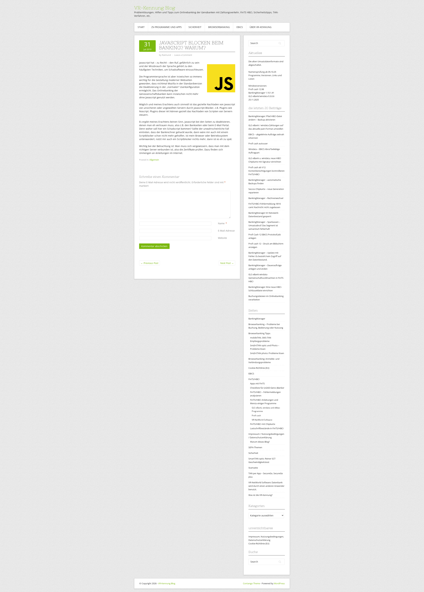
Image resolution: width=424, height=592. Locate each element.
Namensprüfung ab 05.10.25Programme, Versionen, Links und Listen (265, 75)
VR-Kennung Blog (154, 7)
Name (221, 223)
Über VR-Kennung (260, 27)
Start (141, 27)
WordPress (279, 583)
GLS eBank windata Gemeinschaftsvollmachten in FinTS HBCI (265, 278)
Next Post (227, 263)
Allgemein (154, 159)
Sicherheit (194, 27)
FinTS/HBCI (254, 379)
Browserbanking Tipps (259, 333)
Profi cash (256, 415)
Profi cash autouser (258, 143)
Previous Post (149, 263)
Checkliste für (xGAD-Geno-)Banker (267, 387)
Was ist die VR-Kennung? (260, 495)
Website (222, 237)
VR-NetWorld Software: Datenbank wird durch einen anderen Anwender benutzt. (266, 486)
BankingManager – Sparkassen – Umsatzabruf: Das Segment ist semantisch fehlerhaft (264, 225)
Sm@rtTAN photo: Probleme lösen (267, 353)
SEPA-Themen (255, 447)
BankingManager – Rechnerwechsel (265, 198)
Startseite (253, 467)
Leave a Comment (183, 54)
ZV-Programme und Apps (166, 27)
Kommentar (218, 192)
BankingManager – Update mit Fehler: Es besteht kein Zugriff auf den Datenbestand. (264, 256)
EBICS (240, 27)
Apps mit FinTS (257, 383)
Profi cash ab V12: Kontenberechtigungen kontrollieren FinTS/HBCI (266, 171)
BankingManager (256, 318)
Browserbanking (219, 27)
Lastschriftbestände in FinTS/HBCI (267, 428)
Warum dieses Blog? (260, 441)
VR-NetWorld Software (262, 419)
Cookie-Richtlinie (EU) (258, 367)
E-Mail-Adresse (226, 230)
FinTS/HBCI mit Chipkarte (262, 424)
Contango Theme (251, 583)
